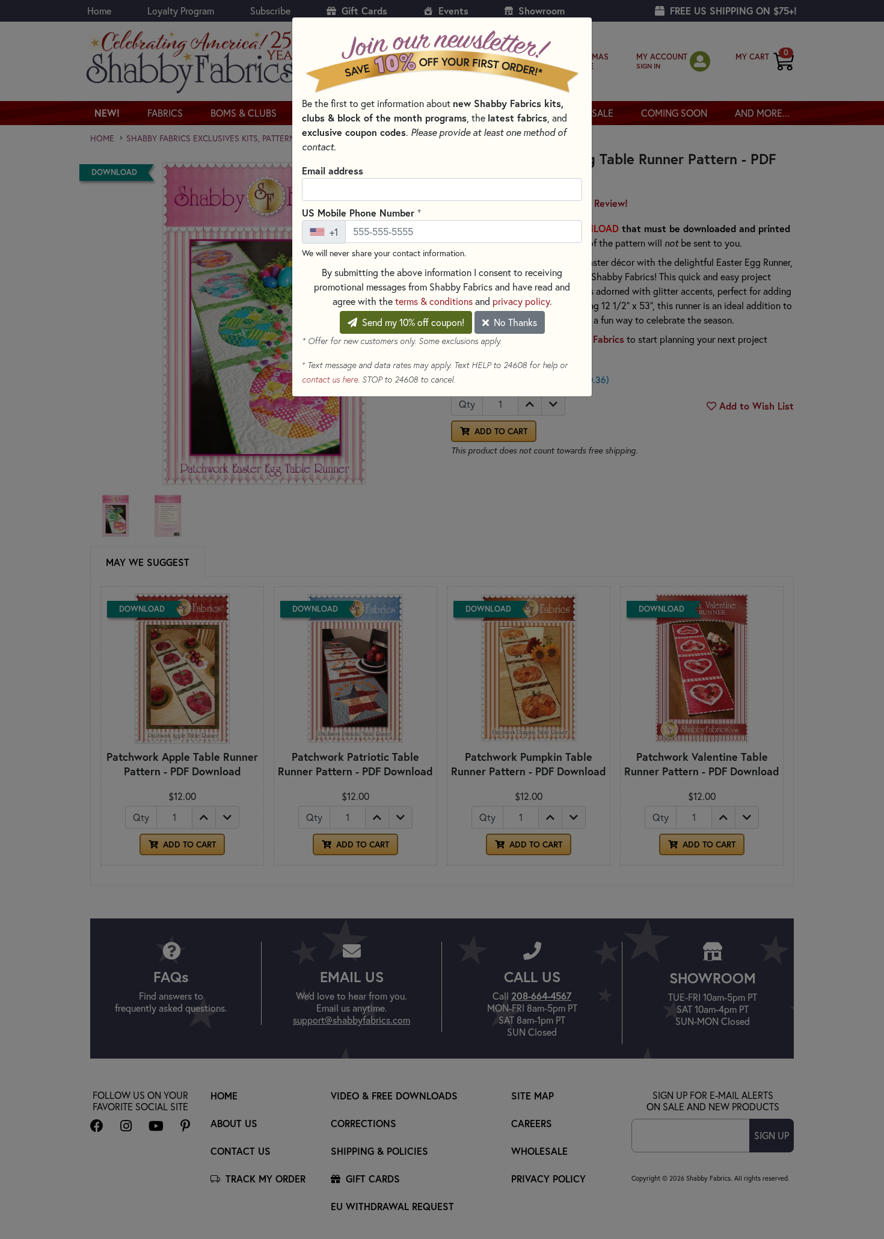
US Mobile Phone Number (361, 212)
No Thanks (514, 322)
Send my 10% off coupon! (412, 322)
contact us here (330, 379)
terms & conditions (434, 301)
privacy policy (521, 301)
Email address (332, 170)
